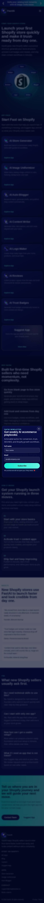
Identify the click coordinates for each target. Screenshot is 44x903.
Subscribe (22, 465)
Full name (8, 446)
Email (6, 455)
